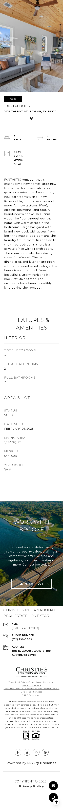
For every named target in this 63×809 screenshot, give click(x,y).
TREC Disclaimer (31, 695)
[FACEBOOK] (18, 752)
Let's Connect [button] (31, 583)
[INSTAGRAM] (27, 752)
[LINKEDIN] (36, 752)
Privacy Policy (31, 786)
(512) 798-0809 (22, 639)
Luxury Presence (42, 763)
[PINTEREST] (45, 752)
